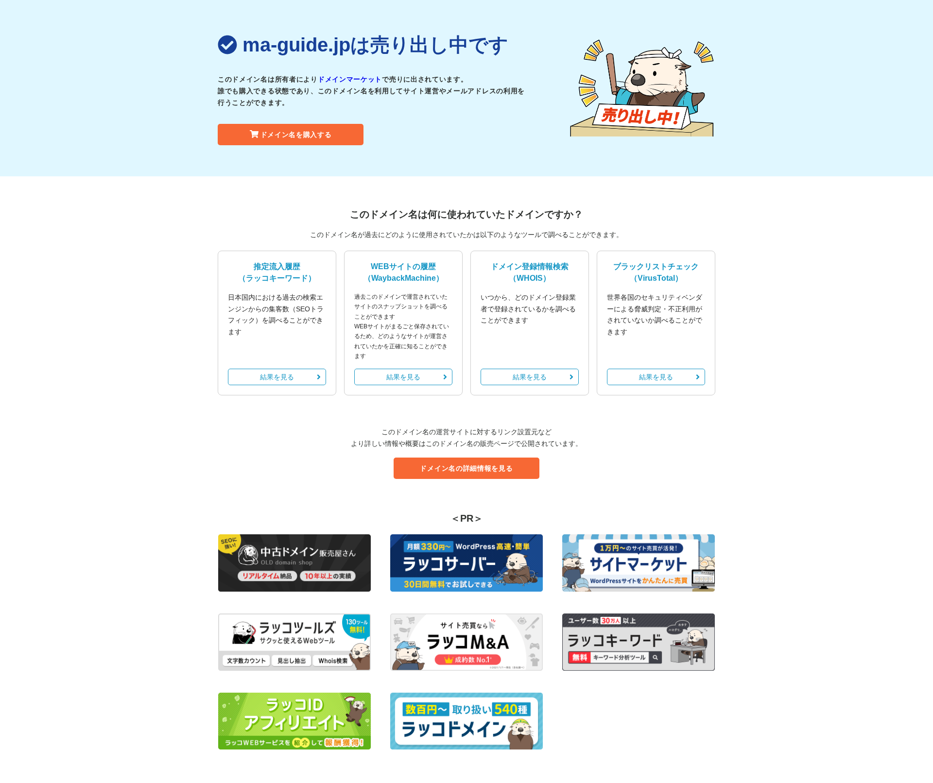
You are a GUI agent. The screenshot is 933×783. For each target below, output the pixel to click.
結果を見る (277, 377)
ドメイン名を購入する (296, 134)
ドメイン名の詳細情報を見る (466, 468)
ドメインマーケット (350, 79)
